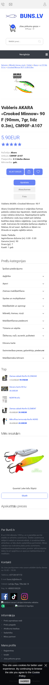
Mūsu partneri (10, 637)
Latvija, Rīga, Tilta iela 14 (18, 584)
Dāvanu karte (9, 343)
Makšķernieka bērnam (13, 358)
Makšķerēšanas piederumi (15, 320)
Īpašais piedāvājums (12, 268)
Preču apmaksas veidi (13, 621)
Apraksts (24, 182)
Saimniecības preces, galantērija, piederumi (23, 350)
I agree (24, 681)
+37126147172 (15, 575)
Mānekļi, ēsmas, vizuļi (13, 313)
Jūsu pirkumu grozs (12, 659)
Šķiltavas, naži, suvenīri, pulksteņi (19, 335)
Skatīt (24, 495)
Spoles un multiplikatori (14, 298)
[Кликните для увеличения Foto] (24, 84)
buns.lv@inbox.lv (14, 579)
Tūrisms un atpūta (11, 328)
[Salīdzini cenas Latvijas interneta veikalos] (19, 602)
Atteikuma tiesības (11, 629)
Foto (24, 196)
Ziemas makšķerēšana (13, 291)
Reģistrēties (9, 651)
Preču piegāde (10, 625)
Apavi (5, 283)
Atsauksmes (24, 189)
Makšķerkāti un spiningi (14, 306)
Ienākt (6, 655)
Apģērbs (7, 276)
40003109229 (14, 588)
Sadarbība (8, 633)
